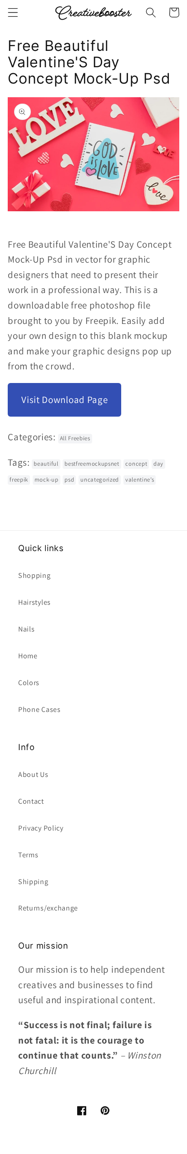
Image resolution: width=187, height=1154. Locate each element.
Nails (26, 629)
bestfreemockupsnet (91, 464)
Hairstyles (34, 602)
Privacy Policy (41, 828)
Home (28, 656)
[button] (13, 12)
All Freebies (75, 438)
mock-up (46, 479)
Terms (28, 855)
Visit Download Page (64, 399)
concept (136, 464)
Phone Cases (39, 709)
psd (69, 479)
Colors (28, 682)
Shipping (33, 881)
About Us (33, 774)
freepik (19, 479)
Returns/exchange (48, 908)
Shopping (34, 575)
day (158, 464)
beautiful (46, 464)
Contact (31, 801)
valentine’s (139, 479)
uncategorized (99, 479)
